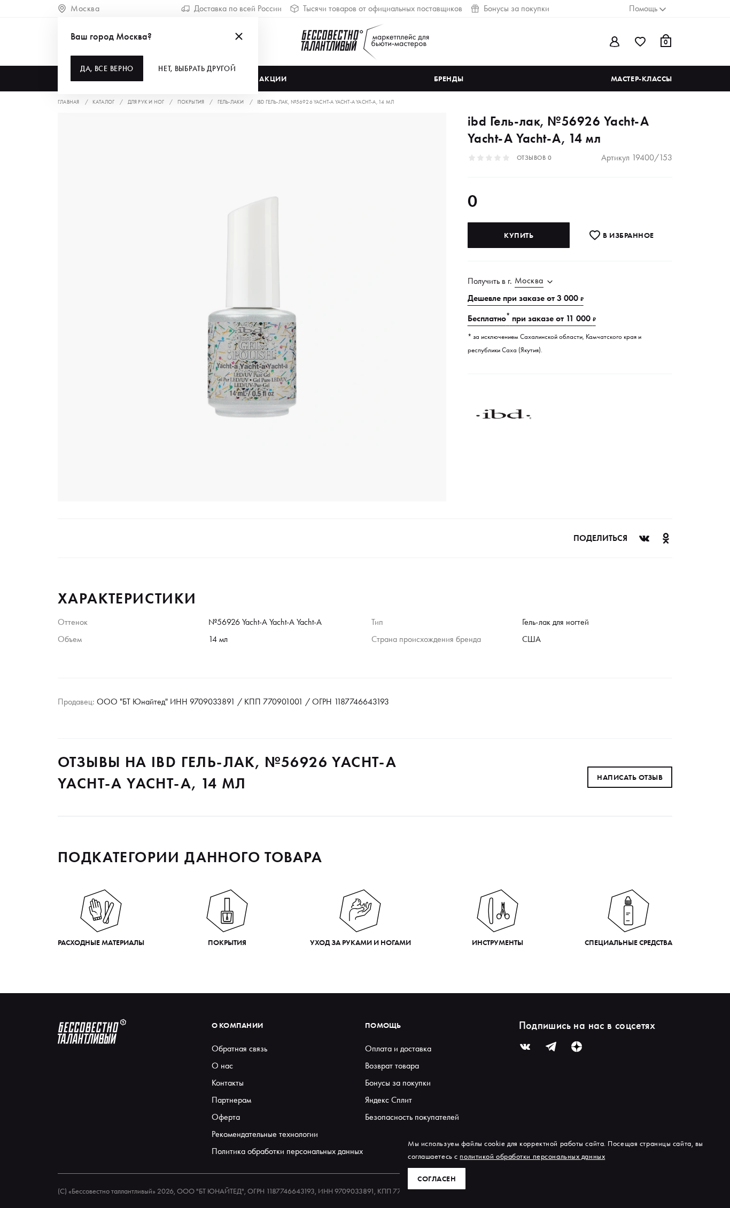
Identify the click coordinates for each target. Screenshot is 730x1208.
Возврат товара (392, 1065)
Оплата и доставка (398, 1048)
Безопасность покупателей (412, 1116)
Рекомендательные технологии (265, 1134)
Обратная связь (239, 1048)
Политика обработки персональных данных (287, 1151)
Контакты (228, 1082)
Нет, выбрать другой (197, 68)
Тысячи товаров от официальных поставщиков (382, 8)
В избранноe (627, 235)
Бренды (448, 78)
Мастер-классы (641, 78)
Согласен (436, 1178)
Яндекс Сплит (388, 1099)
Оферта (226, 1116)
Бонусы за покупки (516, 8)
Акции (272, 78)
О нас (222, 1065)
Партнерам (231, 1099)
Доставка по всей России (238, 8)
